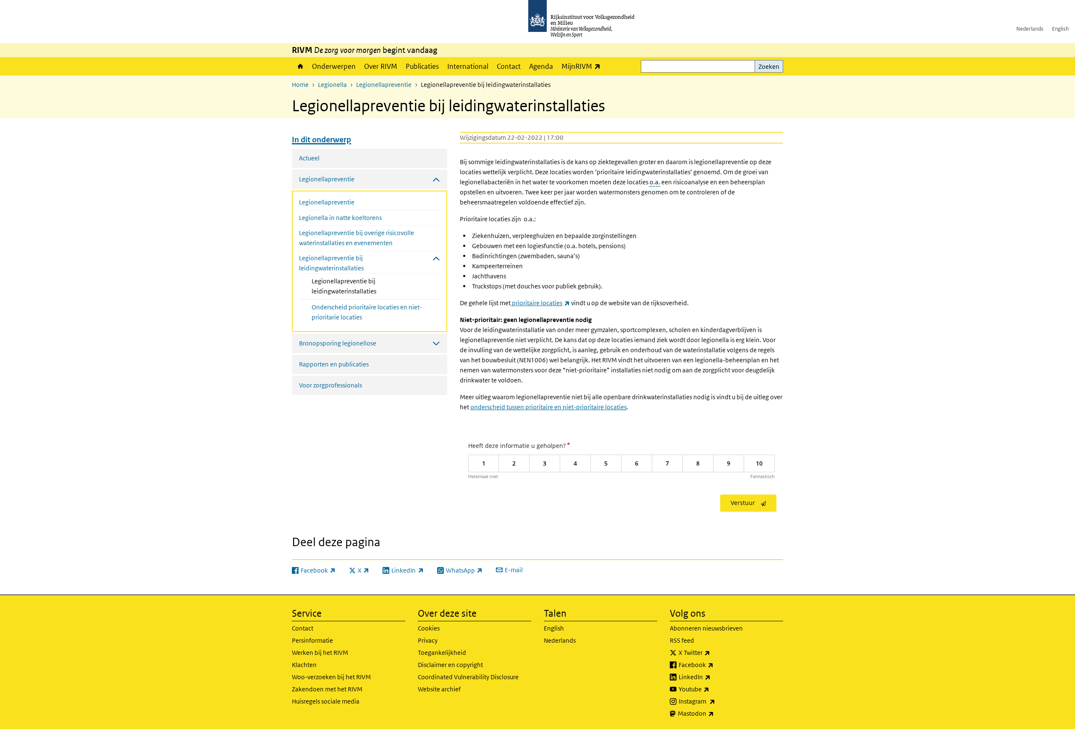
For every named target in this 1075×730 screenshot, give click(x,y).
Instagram (715, 701)
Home (300, 66)
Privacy (428, 640)
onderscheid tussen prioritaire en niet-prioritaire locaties (548, 407)
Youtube (712, 689)
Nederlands (1030, 28)
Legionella (332, 85)
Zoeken (768, 67)
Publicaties (422, 66)
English (1060, 28)
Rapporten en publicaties (334, 364)
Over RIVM (380, 66)
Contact (509, 66)
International (467, 66)
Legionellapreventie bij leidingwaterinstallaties (366, 286)
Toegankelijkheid (442, 653)
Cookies (429, 628)
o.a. (655, 182)
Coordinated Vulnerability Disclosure (468, 677)
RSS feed (682, 640)
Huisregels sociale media (325, 701)
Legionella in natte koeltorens (340, 218)
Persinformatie (312, 640)
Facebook (714, 664)
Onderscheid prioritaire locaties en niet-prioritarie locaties (367, 312)
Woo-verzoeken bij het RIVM (331, 677)
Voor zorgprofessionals (330, 385)
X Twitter (713, 652)
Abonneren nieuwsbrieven (706, 628)
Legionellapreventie (384, 85)
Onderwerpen (334, 66)
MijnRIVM (583, 66)
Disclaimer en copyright (450, 665)
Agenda (541, 66)
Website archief (439, 689)
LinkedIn (713, 676)
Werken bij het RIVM (320, 653)
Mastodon (714, 713)
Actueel (309, 158)
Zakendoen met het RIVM (327, 689)
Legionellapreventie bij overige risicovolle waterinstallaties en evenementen (356, 238)
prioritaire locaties (540, 303)
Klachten (304, 665)
